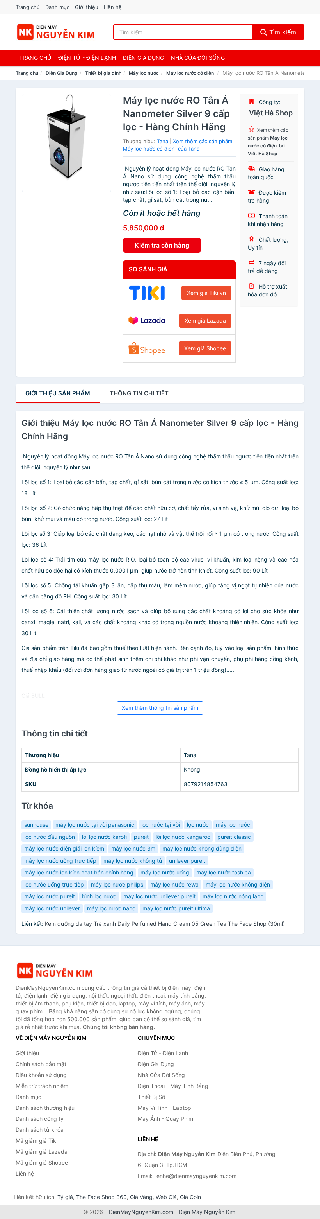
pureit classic (234, 836)
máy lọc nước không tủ (132, 860)
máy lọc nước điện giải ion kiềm (64, 848)
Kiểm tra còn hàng (162, 245)
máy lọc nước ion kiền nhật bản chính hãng (78, 872)
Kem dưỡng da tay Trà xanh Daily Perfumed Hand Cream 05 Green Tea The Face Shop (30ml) (165, 923)
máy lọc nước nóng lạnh (233, 896)
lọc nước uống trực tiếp (54, 884)
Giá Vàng (141, 1197)
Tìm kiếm (281, 32)
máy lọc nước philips (117, 884)
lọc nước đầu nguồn (49, 836)
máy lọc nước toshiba (223, 872)
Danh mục (57, 7)
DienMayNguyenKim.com (141, 1211)
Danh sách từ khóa (40, 1129)
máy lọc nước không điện (238, 884)
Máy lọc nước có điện (190, 73)
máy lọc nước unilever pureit (159, 896)
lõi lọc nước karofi (104, 836)
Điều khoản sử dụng (41, 1075)
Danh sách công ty (40, 1118)
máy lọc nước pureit (49, 896)
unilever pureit (187, 860)
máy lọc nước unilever (52, 908)
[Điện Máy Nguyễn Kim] (55, 970)
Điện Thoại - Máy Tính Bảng (173, 1086)
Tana (162, 141)
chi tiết (139, 393)
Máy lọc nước (144, 73)
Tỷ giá (65, 1197)
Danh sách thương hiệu (45, 1107)
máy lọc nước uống (164, 872)
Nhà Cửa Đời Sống (198, 57)
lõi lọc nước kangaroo (183, 836)
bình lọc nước (99, 896)
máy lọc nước (233, 824)
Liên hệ (113, 7)
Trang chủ (28, 7)
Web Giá (166, 1197)
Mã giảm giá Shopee (42, 1162)
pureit (141, 836)
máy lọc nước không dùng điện (202, 848)
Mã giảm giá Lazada (42, 1151)
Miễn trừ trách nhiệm (42, 1086)
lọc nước (198, 824)
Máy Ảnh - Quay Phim (165, 1118)
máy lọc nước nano (111, 908)
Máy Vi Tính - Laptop (164, 1107)
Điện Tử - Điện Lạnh (87, 57)
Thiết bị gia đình (103, 73)
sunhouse (36, 824)
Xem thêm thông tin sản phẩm (160, 707)
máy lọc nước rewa (174, 884)
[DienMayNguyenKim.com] (56, 32)
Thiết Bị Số (151, 1096)
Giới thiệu (86, 7)
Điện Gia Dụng (143, 57)
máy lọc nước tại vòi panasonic (94, 824)
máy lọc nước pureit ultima (176, 908)
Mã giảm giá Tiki (36, 1140)
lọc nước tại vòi (160, 824)
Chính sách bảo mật (41, 1064)
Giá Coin (190, 1197)
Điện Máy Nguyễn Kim (207, 1211)
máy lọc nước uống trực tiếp (60, 860)
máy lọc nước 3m (133, 848)
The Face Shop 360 (101, 1197)
